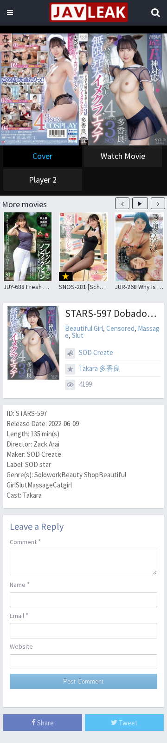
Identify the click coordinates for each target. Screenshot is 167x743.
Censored (120, 328)
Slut (78, 335)
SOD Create (96, 352)
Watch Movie (123, 156)
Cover (42, 156)
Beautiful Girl (84, 328)
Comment (25, 541)
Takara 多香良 (99, 368)
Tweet (127, 722)
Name (20, 584)
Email (19, 615)
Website (21, 646)
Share (45, 722)
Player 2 (43, 179)
